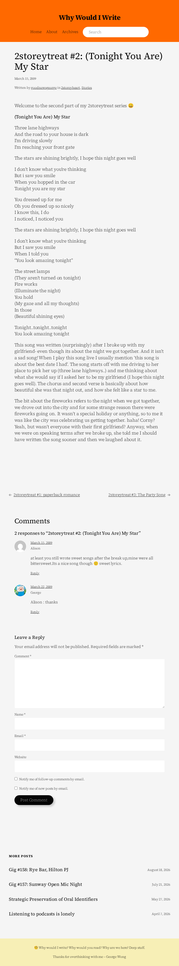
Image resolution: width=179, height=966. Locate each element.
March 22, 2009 (41, 586)
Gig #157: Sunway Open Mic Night (45, 884)
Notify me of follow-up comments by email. (52, 779)
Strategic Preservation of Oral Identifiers (53, 899)
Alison (35, 548)
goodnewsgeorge (44, 87)
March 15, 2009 (41, 542)
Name (19, 714)
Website (20, 757)
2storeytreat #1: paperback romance (47, 494)
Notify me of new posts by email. (43, 788)
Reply (35, 573)
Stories (87, 87)
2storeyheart (70, 87)
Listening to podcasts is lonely (42, 914)
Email (20, 736)
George (36, 592)
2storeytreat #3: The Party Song (136, 494)
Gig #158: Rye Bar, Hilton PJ (38, 869)
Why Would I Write (89, 17)
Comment (22, 656)
